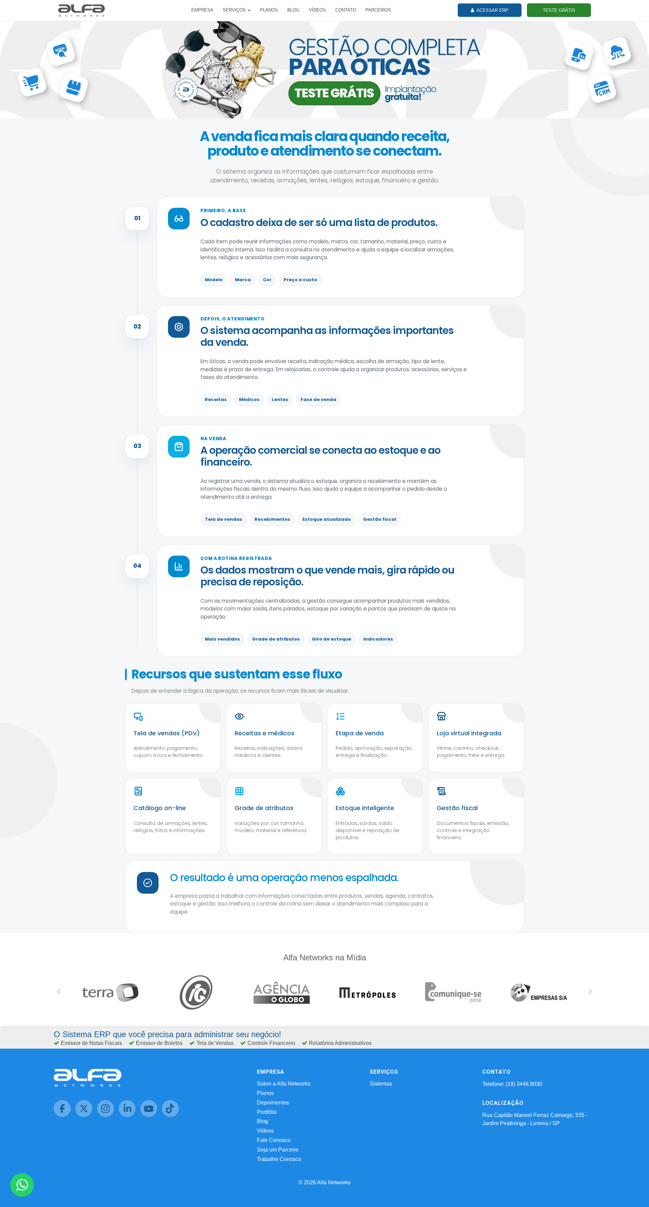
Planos (265, 1093)
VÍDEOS (317, 10)
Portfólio (267, 1112)
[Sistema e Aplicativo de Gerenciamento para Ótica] (324, 69)
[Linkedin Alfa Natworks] (129, 1115)
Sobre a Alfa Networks (283, 1084)
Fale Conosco (274, 1140)
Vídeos (265, 1131)
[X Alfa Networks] (86, 1115)
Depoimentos (273, 1102)
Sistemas (381, 1084)
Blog (262, 1121)
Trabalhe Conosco (279, 1159)
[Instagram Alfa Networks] (108, 1115)
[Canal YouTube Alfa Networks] (151, 1115)
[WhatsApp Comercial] (22, 1185)
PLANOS (269, 10)
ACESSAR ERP (492, 10)
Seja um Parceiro (277, 1150)
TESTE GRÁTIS (559, 10)
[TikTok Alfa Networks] (172, 1115)
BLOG (293, 10)
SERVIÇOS (235, 10)
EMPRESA (202, 10)
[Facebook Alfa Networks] (64, 1115)
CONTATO (345, 10)
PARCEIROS (378, 10)
